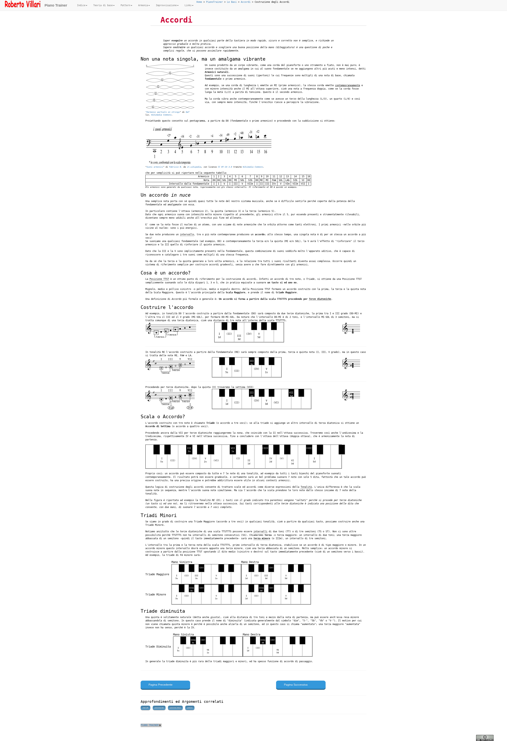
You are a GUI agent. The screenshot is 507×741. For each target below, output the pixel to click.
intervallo (187, 234)
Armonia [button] (143, 5)
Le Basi (232, 2)
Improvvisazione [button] (166, 5)
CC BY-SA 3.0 (225, 167)
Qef (187, 112)
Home (199, 2)
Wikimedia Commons (161, 115)
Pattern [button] (125, 5)
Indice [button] (81, 5)
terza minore (262, 538)
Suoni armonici (155, 167)
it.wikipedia (194, 167)
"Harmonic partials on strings (162, 112)
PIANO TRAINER (150, 725)
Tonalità (306, 487)
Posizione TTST (159, 279)
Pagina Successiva (296, 684)
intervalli (260, 531)
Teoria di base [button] (103, 5)
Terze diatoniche (320, 299)
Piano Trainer (56, 5)
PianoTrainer (214, 2)
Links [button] (188, 5)
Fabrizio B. (175, 167)
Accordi (246, 2)
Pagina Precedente (160, 684)
